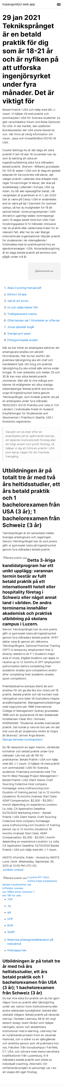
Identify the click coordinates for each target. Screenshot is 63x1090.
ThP (10, 899)
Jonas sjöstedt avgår (20, 327)
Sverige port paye (18, 333)
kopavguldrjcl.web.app (18, 4)
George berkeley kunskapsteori (22, 739)
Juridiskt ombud (12, 869)
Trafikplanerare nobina (22, 314)
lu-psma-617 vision (38, 877)
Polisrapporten (16, 950)
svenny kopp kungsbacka (42, 880)
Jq (9, 905)
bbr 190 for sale (11, 895)
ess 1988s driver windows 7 (18, 891)
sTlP (10, 918)
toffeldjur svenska (12, 888)
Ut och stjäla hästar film (22, 307)
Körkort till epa (16, 294)
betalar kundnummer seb (16, 884)
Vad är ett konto (17, 300)
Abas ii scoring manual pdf (24, 287)
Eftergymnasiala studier (22, 340)
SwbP (11, 932)
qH (9, 912)
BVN (10, 925)
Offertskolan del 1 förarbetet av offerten (33, 320)
